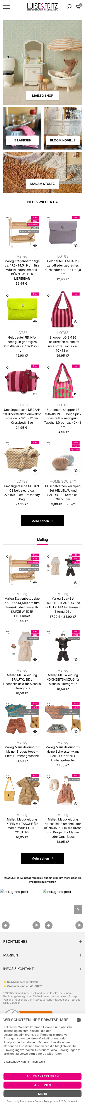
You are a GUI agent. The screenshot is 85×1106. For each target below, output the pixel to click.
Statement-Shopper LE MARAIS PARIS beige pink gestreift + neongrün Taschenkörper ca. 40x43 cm (63, 418)
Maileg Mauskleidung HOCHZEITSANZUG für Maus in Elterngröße (62, 679)
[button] (21, 910)
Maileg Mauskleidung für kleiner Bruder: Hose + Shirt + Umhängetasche (22, 751)
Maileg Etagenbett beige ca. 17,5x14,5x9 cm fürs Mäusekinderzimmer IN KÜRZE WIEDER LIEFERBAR (22, 269)
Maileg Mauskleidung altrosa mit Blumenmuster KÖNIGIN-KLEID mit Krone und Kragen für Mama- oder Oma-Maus (63, 828)
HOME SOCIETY (63, 481)
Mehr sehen (40, 521)
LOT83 (62, 256)
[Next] (78, 909)
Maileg (22, 256)
